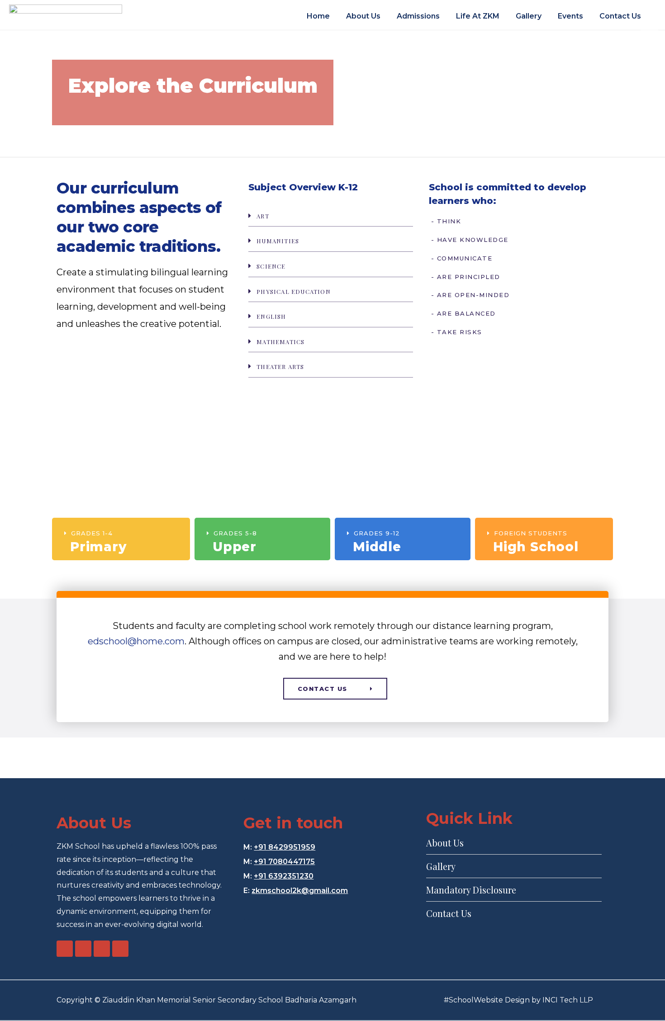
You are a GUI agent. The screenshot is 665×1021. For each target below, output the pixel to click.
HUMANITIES (277, 241)
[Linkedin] (120, 949)
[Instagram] (102, 949)
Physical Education (293, 291)
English (271, 316)
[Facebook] (65, 949)
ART (262, 216)
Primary (98, 546)
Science (270, 266)
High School (536, 546)
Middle (377, 546)
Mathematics (280, 341)
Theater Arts (280, 366)
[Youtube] (83, 949)
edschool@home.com (136, 641)
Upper (234, 546)
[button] (330, 216)
